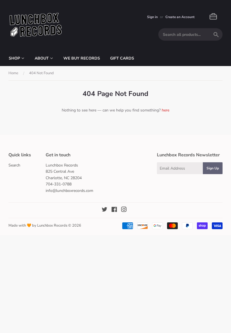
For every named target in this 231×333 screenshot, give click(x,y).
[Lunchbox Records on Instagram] (124, 210)
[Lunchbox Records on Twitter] (104, 210)
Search (14, 165)
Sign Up (212, 168)
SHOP (15, 58)
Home (13, 73)
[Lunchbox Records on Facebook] (114, 210)
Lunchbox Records (52, 225)
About (42, 58)
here (165, 110)
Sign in (152, 17)
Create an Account (180, 17)
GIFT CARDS (122, 58)
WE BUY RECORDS (81, 58)
